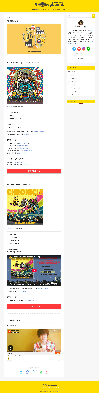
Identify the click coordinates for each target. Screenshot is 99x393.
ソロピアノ (72, 81)
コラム (71, 75)
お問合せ (81, 58)
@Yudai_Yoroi (19, 162)
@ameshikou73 (29, 150)
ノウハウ (71, 85)
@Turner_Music (21, 153)
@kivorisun (26, 165)
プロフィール (81, 54)
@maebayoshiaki (39, 131)
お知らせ (71, 71)
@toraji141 (26, 134)
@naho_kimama (23, 143)
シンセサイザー (74, 91)
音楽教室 (91, 30)
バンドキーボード (46, 9)
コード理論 (57, 9)
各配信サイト (10, 106)
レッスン (66, 9)
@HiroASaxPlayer (22, 145)
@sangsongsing (24, 148)
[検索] (93, 16)
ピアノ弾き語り (35, 9)
